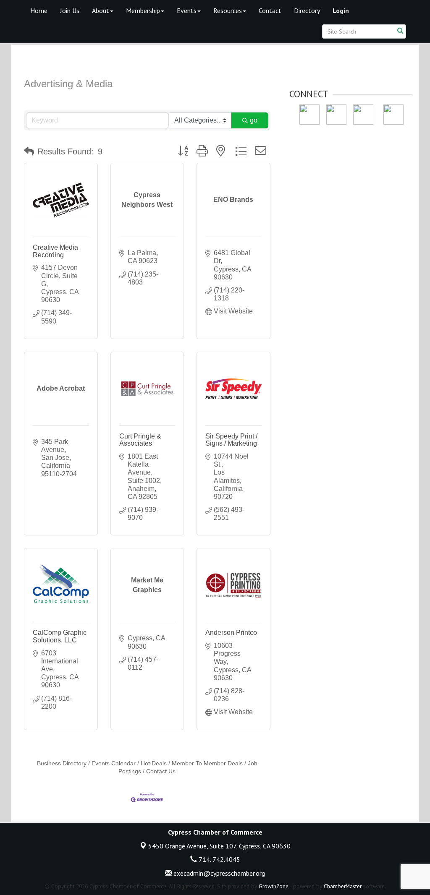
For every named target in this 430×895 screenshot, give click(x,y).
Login (341, 10)
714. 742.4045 (218, 859)
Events (187, 10)
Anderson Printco (231, 632)
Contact (270, 10)
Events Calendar (114, 763)
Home (38, 10)
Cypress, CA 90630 (219, 846)
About (100, 10)
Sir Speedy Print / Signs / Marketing (231, 440)
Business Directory (62, 763)
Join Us (69, 10)
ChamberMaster (343, 886)
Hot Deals (154, 763)
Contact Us (161, 771)
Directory (307, 10)
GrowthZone (273, 886)
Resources (227, 10)
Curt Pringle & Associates (140, 440)
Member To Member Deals (207, 763)
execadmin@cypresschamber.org (218, 873)
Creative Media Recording (55, 251)
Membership (143, 10)
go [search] (253, 120)
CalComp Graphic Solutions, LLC (60, 636)
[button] (29, 151)
